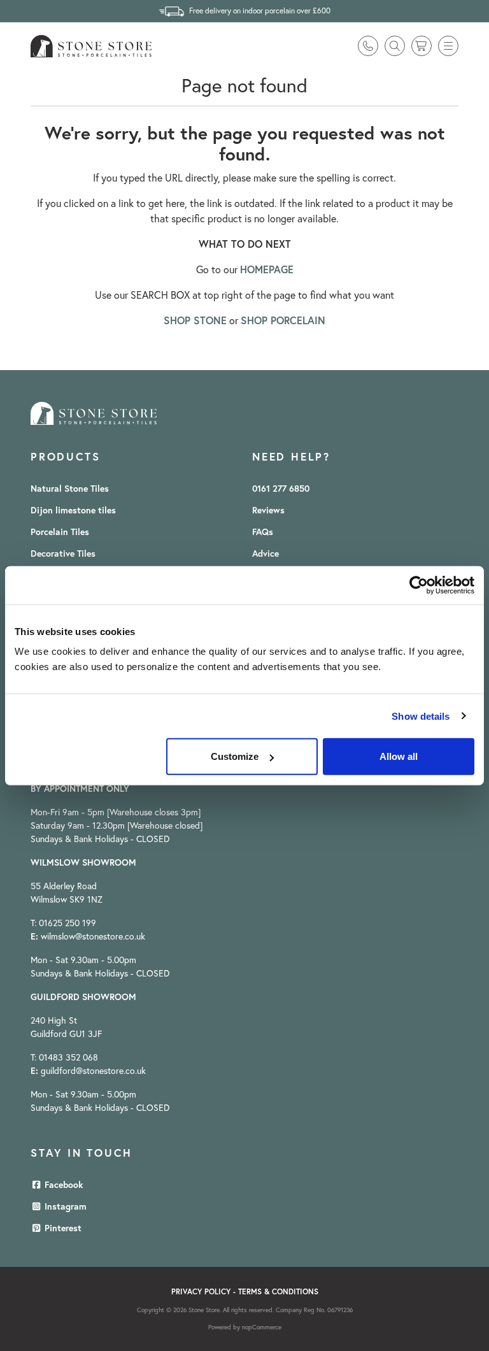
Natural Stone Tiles (70, 488)
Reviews (268, 510)
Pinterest (62, 1228)
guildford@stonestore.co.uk (93, 1070)
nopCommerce (261, 1327)
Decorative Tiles (63, 553)
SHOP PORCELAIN (283, 320)
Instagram (64, 1206)
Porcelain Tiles (60, 532)
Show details (421, 715)
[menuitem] (82, 489)
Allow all (398, 756)
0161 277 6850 (280, 488)
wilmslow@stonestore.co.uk (93, 936)
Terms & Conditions (278, 1291)
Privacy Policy (200, 1291)
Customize (235, 756)
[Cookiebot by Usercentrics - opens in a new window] (418, 584)
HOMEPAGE (267, 269)
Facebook (62, 1184)
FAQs (262, 532)
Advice (265, 553)
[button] (448, 46)
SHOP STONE (195, 320)
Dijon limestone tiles (73, 510)
